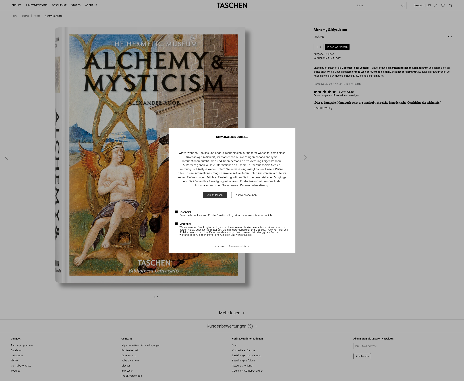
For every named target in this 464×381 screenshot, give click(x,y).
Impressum (220, 246)
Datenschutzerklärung (239, 246)
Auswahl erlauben (246, 194)
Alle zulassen (215, 194)
